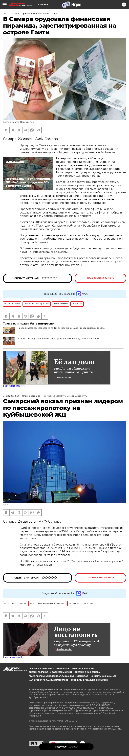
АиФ (32, 122)
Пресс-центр (62, 668)
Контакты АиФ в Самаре (103, 676)
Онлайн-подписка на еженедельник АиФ (50, 672)
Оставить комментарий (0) (100, 278)
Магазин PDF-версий (83, 668)
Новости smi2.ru (14, 385)
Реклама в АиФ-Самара (87, 672)
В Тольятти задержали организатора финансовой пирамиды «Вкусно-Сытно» (58, 338)
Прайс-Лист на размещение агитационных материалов (58, 676)
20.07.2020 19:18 (11, 13)
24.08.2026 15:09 (11, 396)
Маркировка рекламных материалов (48, 680)
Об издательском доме (41, 668)
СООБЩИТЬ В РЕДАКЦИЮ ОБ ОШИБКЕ (89, 680)
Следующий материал (66, 747)
